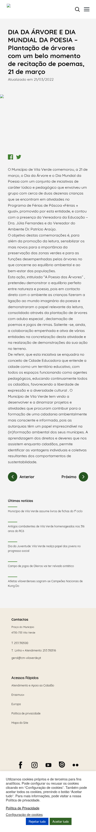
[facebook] (20, 765)
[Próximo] (83, 476)
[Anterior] (12, 476)
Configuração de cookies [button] (24, 814)
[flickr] (75, 765)
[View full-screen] (48, 123)
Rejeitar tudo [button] (37, 821)
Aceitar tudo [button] (60, 821)
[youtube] (48, 765)
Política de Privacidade (22, 808)
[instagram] (34, 765)
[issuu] (62, 765)
